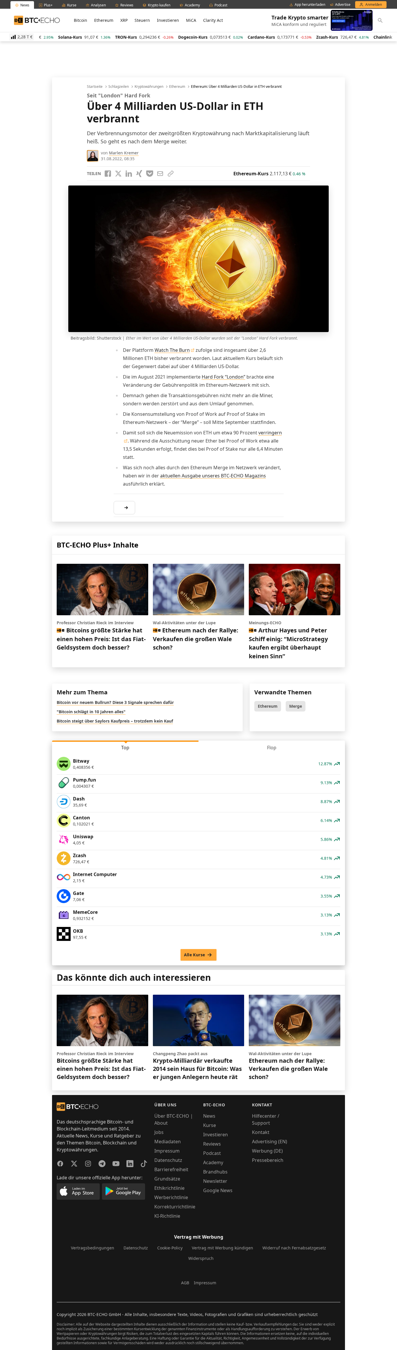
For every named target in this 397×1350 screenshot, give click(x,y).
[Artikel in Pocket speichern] (149, 173)
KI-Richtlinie (167, 1216)
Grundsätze (167, 1179)
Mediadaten (167, 1141)
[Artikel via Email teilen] (160, 173)
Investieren (168, 20)
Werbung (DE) (267, 1151)
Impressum (167, 1151)
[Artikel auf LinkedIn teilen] (128, 173)
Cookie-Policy (170, 1248)
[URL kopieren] (170, 173)
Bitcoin (80, 20)
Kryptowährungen (149, 86)
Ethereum (103, 20)
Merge (295, 706)
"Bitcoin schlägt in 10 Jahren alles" (91, 711)
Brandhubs (215, 1172)
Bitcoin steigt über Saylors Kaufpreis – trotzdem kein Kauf (115, 721)
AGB (185, 1282)
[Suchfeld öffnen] (380, 20)
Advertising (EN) (269, 1141)
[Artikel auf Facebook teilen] (107, 173)
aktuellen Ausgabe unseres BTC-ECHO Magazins (213, 475)
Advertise (342, 4)
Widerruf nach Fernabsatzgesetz (294, 1248)
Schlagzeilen (118, 86)
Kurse (209, 1125)
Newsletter (215, 1181)
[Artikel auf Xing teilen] (139, 173)
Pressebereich (267, 1160)
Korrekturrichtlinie (174, 1206)
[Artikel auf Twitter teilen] (118, 173)
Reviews (212, 1144)
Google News (218, 1190)
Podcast (212, 1153)
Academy (213, 1162)
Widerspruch (201, 1258)
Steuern (142, 20)
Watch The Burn (172, 350)
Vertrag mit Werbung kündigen (222, 1248)
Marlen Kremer (124, 153)
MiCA (191, 20)
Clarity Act (213, 20)
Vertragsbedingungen (92, 1248)
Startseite (95, 86)
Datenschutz (168, 1160)
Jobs (159, 1132)
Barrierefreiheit (171, 1169)
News (209, 1116)
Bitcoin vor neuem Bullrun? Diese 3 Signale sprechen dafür (115, 702)
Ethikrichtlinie (169, 1188)
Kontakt (260, 1132)
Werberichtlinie (171, 1197)
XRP (124, 20)
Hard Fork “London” (223, 377)
